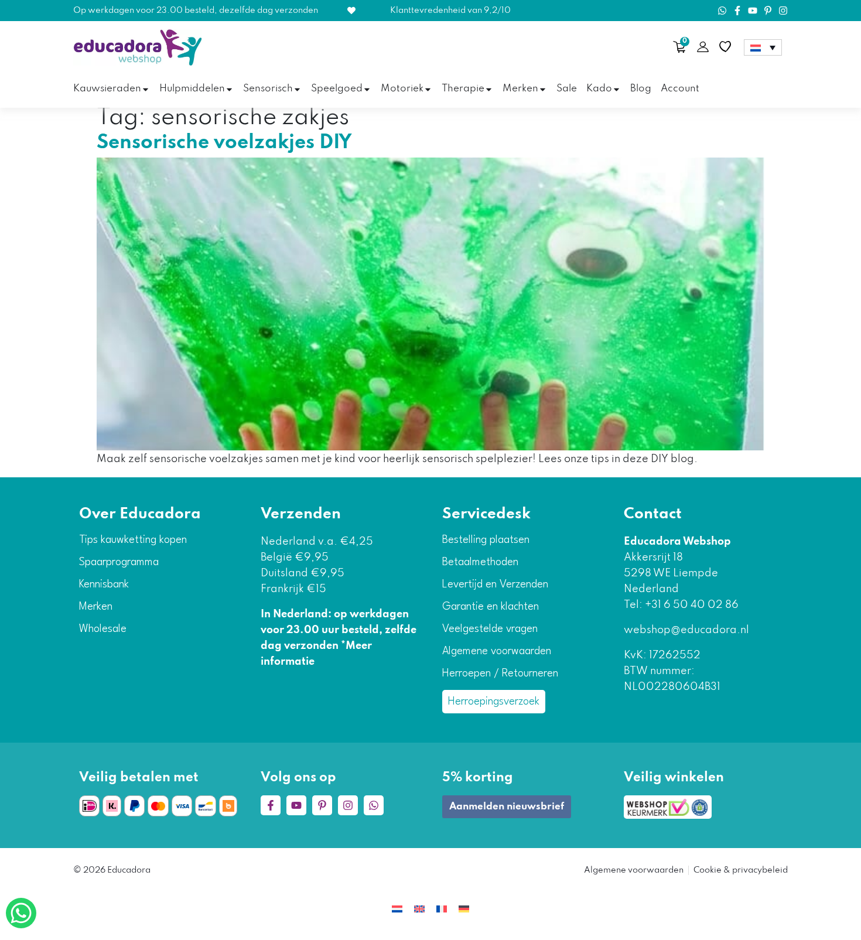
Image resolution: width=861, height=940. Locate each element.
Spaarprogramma (119, 562)
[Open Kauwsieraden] (145, 89)
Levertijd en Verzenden (495, 584)
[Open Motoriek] (427, 89)
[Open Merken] (542, 89)
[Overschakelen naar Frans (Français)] (441, 909)
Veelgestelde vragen (490, 629)
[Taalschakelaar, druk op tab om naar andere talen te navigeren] (763, 47)
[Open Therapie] (488, 89)
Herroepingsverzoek (493, 701)
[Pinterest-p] (768, 10)
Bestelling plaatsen (485, 540)
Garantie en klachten (490, 606)
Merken (95, 606)
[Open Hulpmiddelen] (229, 89)
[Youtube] (752, 10)
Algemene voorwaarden (496, 651)
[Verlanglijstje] (725, 47)
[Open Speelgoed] (367, 89)
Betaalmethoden (480, 562)
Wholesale (103, 629)
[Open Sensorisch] (297, 89)
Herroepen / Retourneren (500, 673)
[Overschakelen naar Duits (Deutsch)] (464, 909)
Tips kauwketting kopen (133, 540)
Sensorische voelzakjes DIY (224, 143)
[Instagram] (783, 10)
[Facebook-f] (737, 10)
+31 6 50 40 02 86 (691, 605)
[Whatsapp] (722, 10)
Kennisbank (104, 584)
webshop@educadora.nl (686, 630)
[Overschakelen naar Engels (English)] (419, 909)
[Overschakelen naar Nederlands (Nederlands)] (397, 909)
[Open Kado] (616, 89)
